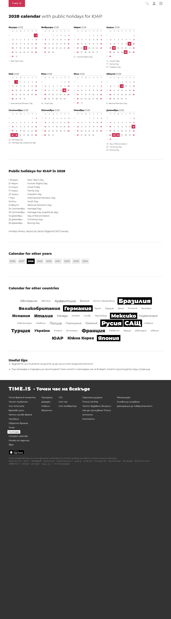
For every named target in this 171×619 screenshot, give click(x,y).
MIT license (62, 231)
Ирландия (146, 308)
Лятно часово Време (20, 414)
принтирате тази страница (133, 369)
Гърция (109, 308)
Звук (11, 445)
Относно (87, 414)
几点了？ (26, 461)
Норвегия (41, 323)
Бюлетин (46, 410)
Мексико (123, 316)
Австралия (28, 301)
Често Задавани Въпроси (96, 406)
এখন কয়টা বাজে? (87, 461)
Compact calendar (18, 436)
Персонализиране (92, 397)
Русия (111, 323)
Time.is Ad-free (90, 402)
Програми (47, 397)
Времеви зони (16, 410)
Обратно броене (18, 423)
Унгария (58, 331)
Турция (20, 330)
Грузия (97, 308)
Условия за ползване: (128, 402)
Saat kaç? (25, 464)
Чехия (127, 330)
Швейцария (141, 331)
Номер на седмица (19, 440)
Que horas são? (114, 461)
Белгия (84, 300)
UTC (61, 397)
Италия (43, 315)
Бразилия (135, 301)
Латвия (76, 316)
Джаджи (46, 402)
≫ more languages (62, 464)
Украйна (42, 331)
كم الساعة (77, 461)
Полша (56, 323)
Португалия (73, 323)
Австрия (46, 301)
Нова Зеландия (24, 323)
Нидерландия (148, 315)
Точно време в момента (22, 397)
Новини (45, 406)
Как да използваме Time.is (96, 410)
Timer (12, 427)
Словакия (148, 323)
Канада (62, 315)
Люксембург (101, 316)
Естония (132, 308)
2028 (20, 27)
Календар (13, 432)
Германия (78, 308)
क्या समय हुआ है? (37, 461)
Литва (87, 316)
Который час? (100, 461)
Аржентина (65, 301)
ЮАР (97, 16)
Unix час (63, 402)
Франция (93, 330)
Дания (121, 308)
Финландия (72, 331)
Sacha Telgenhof (46, 231)
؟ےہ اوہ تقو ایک (47, 464)
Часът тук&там (18, 402)
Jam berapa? (127, 461)
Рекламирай (123, 397)
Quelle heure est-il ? (65, 461)
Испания (21, 316)
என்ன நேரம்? (35, 464)
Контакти (88, 419)
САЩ (133, 323)
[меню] (161, 4)
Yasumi (30, 231)
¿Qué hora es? (49, 461)
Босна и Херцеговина (104, 301)
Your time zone (16, 406)
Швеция (155, 331)
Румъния (91, 323)
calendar (55, 16)
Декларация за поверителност (134, 406)
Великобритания (39, 308)
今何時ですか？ (14, 464)
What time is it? (15, 461)
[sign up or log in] (154, 4)
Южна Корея (80, 338)
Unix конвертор (68, 406)
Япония (108, 338)
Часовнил (14, 419)
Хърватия (114, 331)
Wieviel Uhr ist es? (142, 461)
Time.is (17, 3)
